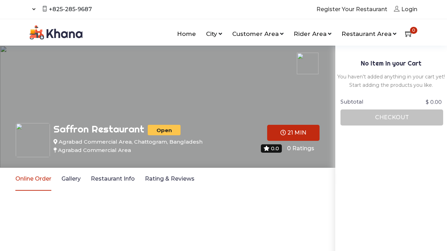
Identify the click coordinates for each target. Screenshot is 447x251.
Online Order (33, 178)
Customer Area (255, 33)
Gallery (71, 178)
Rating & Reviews (170, 178)
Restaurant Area (366, 33)
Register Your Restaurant (351, 9)
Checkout (392, 117)
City (211, 33)
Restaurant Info (113, 178)
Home (186, 33)
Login (409, 9)
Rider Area (310, 33)
